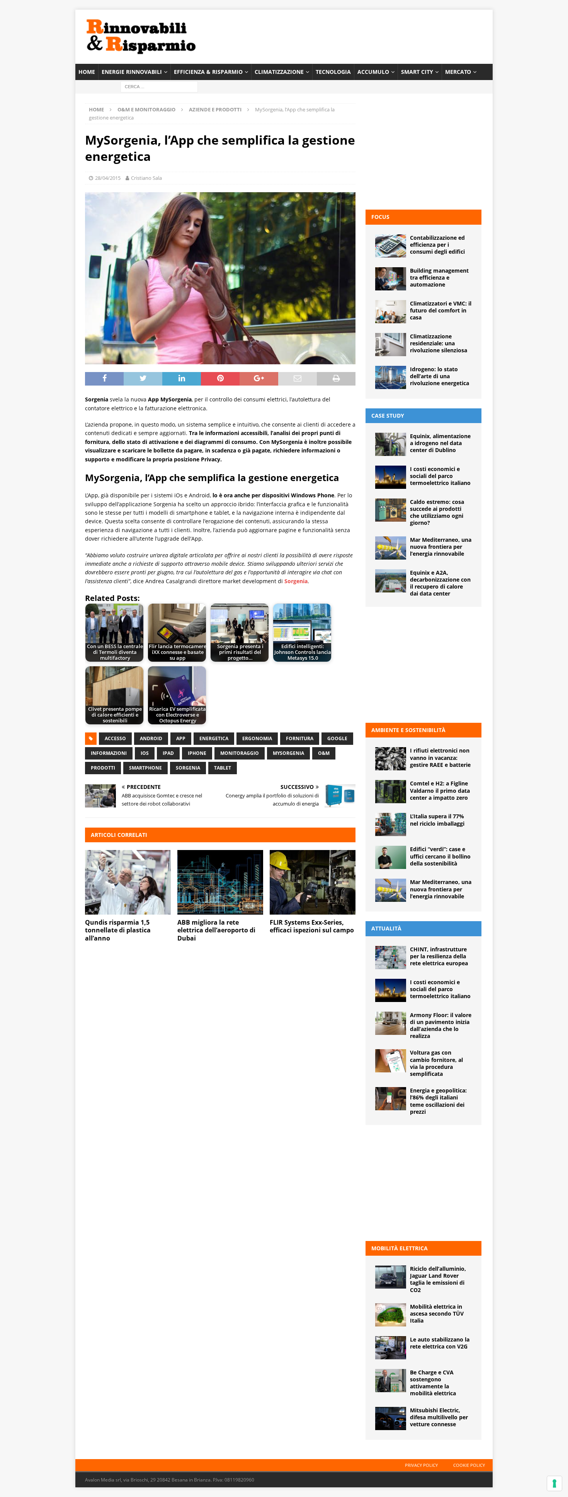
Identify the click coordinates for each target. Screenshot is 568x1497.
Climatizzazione (279, 71)
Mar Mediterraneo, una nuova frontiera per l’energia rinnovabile (440, 546)
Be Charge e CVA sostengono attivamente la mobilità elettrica (433, 1383)
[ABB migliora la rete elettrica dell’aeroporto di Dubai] (220, 882)
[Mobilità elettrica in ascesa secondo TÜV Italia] (390, 1314)
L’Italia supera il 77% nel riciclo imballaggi (437, 820)
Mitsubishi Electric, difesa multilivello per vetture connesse (439, 1417)
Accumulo (373, 71)
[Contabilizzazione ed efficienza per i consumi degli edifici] (390, 246)
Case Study (387, 415)
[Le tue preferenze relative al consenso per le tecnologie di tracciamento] (554, 1483)
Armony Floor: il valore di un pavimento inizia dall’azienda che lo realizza (440, 1025)
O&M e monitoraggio (146, 109)
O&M (324, 753)
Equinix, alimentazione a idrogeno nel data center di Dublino (440, 443)
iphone (197, 753)
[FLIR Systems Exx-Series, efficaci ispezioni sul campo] (312, 882)
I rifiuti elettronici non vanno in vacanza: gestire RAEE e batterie (440, 757)
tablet (222, 768)
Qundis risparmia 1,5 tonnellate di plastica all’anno (118, 930)
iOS (145, 753)
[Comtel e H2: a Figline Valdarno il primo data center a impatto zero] (390, 791)
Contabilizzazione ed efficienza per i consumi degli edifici (437, 244)
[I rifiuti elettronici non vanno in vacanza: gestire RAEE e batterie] (390, 758)
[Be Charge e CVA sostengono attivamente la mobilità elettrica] (390, 1380)
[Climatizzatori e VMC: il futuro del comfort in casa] (390, 311)
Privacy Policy (421, 1465)
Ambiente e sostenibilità (408, 730)
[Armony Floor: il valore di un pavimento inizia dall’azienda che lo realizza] (390, 1023)
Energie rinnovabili (132, 71)
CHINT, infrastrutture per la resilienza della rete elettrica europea (439, 956)
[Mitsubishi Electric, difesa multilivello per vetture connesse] (390, 1418)
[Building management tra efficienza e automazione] (390, 278)
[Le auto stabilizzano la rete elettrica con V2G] (390, 1347)
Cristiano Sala (146, 177)
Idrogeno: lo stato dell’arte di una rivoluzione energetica (439, 376)
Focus (380, 216)
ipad (168, 753)
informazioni (109, 753)
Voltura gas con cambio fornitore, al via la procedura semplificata (436, 1063)
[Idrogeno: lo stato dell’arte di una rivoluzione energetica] (390, 377)
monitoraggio (239, 753)
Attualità (386, 928)
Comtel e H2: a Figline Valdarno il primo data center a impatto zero (440, 790)
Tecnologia (333, 71)
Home (86, 71)
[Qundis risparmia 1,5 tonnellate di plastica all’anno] (128, 882)
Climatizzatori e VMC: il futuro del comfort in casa (440, 310)
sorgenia (188, 768)
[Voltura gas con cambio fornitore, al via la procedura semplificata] (390, 1060)
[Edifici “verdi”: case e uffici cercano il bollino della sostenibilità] (390, 857)
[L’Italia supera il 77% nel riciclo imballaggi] (390, 824)
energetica (213, 738)
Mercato (458, 71)
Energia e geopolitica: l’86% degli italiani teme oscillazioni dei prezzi (438, 1101)
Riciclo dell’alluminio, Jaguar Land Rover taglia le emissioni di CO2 (438, 1279)
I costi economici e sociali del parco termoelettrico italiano (440, 475)
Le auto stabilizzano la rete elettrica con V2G (439, 1343)
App (180, 738)
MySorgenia (288, 753)
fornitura (299, 738)
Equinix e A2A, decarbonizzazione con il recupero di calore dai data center (440, 583)
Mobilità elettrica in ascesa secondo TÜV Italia (437, 1313)
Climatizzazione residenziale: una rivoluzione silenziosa (438, 343)
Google (337, 738)
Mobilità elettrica (399, 1248)
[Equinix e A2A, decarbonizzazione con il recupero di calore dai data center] (390, 580)
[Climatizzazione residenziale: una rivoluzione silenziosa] (390, 344)
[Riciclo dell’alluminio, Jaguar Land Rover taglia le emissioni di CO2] (390, 1277)
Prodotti (103, 768)
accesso (115, 738)
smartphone (145, 768)
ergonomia (257, 738)
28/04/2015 (108, 177)
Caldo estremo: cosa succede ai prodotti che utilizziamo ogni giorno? (437, 512)
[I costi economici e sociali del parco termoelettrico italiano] (390, 477)
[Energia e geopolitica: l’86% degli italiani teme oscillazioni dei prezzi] (390, 1098)
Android (151, 738)
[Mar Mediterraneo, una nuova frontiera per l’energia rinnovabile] (390, 548)
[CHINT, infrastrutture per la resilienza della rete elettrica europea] (390, 957)
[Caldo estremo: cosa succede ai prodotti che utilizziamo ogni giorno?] (390, 510)
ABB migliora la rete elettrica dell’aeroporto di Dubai (216, 930)
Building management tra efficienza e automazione (439, 277)
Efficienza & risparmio (208, 71)
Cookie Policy (469, 1465)
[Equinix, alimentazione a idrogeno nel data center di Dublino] (390, 444)
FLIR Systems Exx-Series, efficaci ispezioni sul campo (312, 926)
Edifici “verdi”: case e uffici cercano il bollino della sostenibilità (440, 856)
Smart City (417, 71)
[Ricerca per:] (159, 86)
